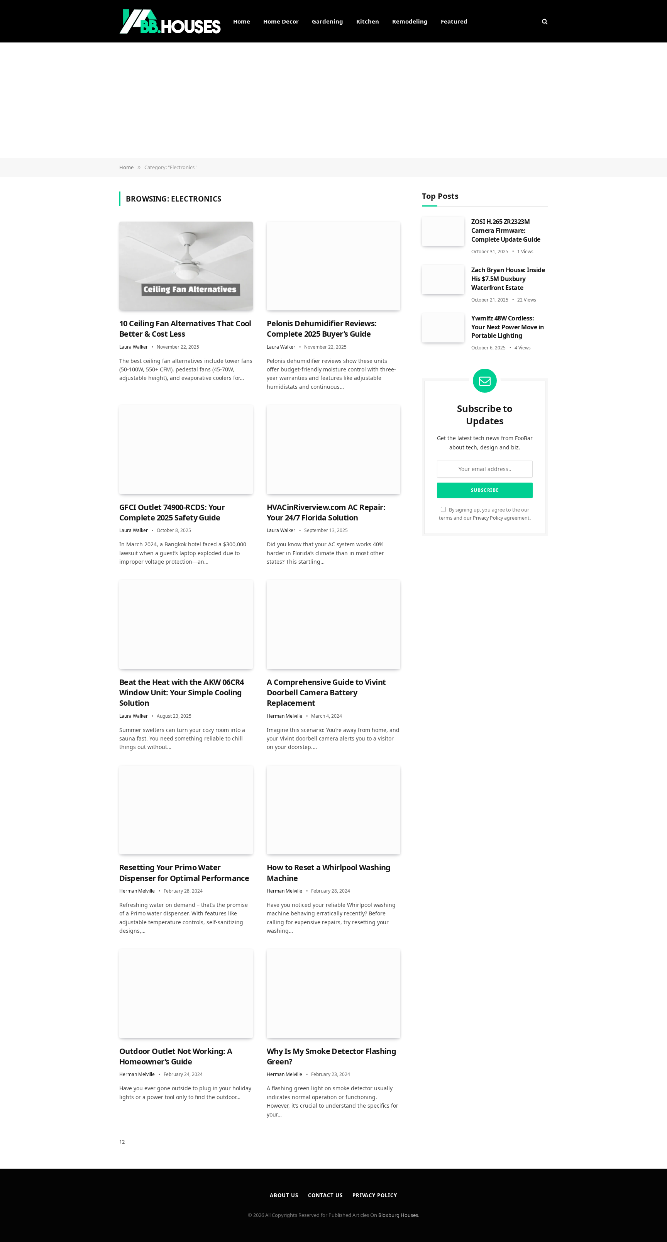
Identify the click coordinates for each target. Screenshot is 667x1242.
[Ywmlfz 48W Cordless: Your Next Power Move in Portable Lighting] (443, 327)
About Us (284, 1195)
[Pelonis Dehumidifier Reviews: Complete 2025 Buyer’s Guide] (333, 266)
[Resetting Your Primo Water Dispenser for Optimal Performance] (186, 810)
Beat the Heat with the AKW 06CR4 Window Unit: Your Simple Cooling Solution (181, 692)
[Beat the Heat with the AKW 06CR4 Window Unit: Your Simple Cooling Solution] (186, 624)
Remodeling (410, 21)
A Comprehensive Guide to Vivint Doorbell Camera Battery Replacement (326, 692)
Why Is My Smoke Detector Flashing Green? (331, 1056)
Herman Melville (284, 716)
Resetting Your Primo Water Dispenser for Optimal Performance (184, 872)
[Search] (544, 21)
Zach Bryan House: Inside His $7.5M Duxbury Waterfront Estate (508, 278)
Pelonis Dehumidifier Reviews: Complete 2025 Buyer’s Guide (322, 328)
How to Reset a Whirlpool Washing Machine (329, 872)
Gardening (327, 21)
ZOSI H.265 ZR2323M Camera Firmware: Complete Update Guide (505, 230)
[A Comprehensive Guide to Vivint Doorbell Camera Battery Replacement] (333, 624)
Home (241, 21)
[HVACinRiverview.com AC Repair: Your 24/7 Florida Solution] (333, 449)
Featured (454, 21)
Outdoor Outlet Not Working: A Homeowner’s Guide (175, 1056)
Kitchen (367, 21)
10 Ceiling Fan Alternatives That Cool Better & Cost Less (185, 328)
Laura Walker (133, 347)
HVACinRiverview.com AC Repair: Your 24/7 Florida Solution (326, 512)
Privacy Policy (488, 517)
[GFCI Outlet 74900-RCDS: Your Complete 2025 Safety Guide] (186, 449)
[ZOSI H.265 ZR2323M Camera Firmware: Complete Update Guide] (443, 231)
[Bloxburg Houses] (170, 21)
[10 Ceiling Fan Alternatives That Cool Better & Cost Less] (186, 266)
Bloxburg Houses (398, 1215)
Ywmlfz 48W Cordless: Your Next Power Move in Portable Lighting (507, 326)
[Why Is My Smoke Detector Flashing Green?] (333, 993)
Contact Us (325, 1195)
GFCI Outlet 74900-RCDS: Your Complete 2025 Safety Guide (172, 512)
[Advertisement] (333, 100)
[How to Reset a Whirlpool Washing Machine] (333, 810)
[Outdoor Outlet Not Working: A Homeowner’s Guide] (186, 993)
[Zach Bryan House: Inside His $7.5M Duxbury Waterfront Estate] (443, 279)
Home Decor (281, 21)
